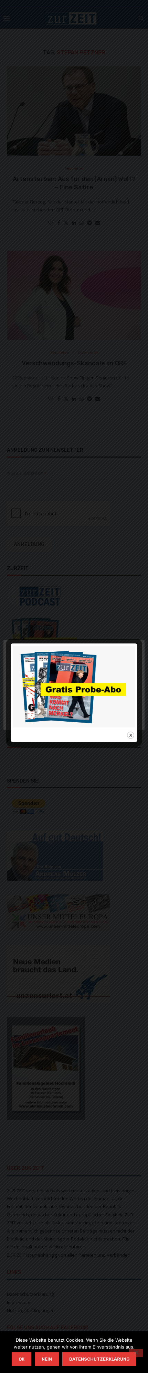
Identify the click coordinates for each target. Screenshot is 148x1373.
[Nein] (136, 1353)
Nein (47, 1359)
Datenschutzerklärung (99, 1359)
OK (21, 1359)
